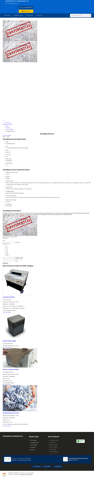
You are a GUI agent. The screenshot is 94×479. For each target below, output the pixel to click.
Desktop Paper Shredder (9, 341)
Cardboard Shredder (54, 440)
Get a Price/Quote (7, 135)
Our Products (29, 15)
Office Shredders (53, 447)
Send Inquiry (26, 11)
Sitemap (33, 449)
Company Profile (18, 15)
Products (8, 127)
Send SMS (47, 466)
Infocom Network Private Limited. (25, 474)
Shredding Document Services (11, 413)
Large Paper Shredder (8, 297)
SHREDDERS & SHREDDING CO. (17, 2)
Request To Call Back (7, 124)
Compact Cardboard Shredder (11, 369)
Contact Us (39, 15)
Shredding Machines (54, 451)
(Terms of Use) (31, 473)
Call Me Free (58, 466)
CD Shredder (52, 442)
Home (7, 126)
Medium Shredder (54, 444)
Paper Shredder (9, 129)
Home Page (7, 15)
